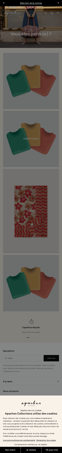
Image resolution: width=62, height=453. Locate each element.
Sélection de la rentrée (31, 3)
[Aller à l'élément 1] (28, 337)
